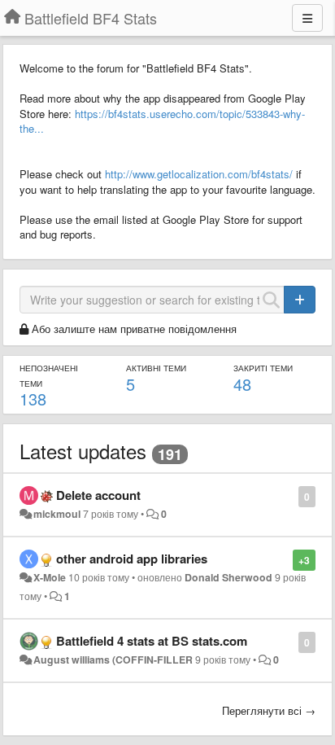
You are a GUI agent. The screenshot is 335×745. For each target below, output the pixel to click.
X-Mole (49, 577)
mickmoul (56, 513)
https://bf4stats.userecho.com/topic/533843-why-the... (162, 121)
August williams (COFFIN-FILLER (113, 659)
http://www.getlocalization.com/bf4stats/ (199, 174)
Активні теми (156, 368)
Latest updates (83, 450)
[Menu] (307, 18)
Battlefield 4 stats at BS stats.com (151, 641)
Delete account (98, 495)
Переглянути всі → (268, 710)
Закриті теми (263, 368)
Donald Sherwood (228, 577)
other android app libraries (131, 559)
